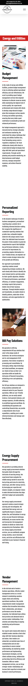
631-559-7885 (16, 1)
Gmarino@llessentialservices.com (14, 3)
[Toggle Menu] (24, 9)
